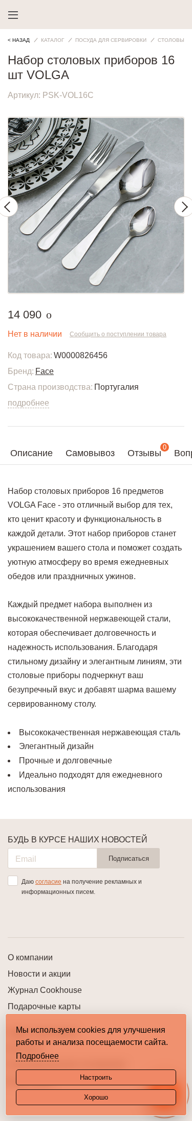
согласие (48, 881)
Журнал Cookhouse (45, 990)
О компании (30, 957)
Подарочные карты (44, 1006)
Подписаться (129, 858)
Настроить (96, 1077)
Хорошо (96, 1097)
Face (44, 371)
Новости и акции (39, 973)
